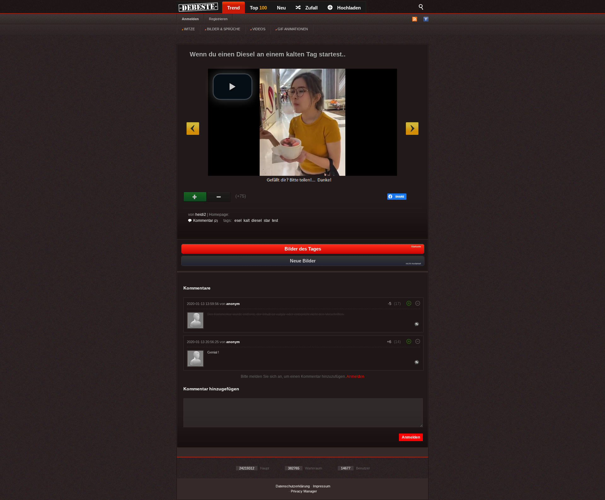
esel (238, 220)
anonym (233, 304)
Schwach (219, 197)
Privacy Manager (304, 491)
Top (258, 7)
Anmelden (190, 19)
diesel (256, 220)
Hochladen (349, 7)
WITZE (189, 29)
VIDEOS (258, 29)
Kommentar (205, 220)
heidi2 (200, 214)
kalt (247, 220)
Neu (281, 7)
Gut (195, 197)
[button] (232, 86)
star (267, 220)
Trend (233, 7)
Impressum (321, 486)
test (275, 220)
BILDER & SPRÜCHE (223, 29)
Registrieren (218, 19)
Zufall (311, 7)
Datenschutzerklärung (293, 486)
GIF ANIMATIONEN (292, 29)
